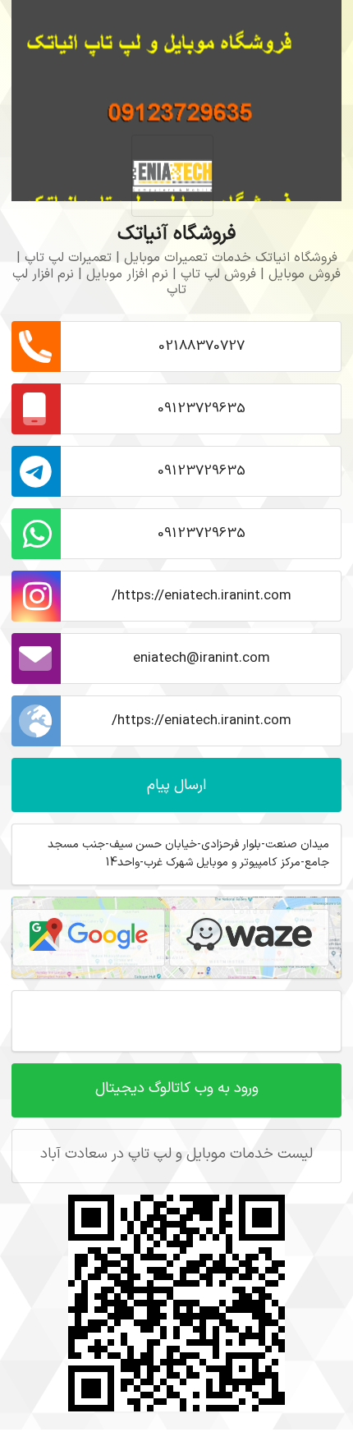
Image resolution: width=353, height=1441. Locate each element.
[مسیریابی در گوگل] (88, 937)
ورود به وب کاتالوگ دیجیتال (177, 1088)
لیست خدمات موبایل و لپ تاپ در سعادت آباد (176, 1154)
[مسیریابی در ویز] (249, 937)
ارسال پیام (176, 785)
